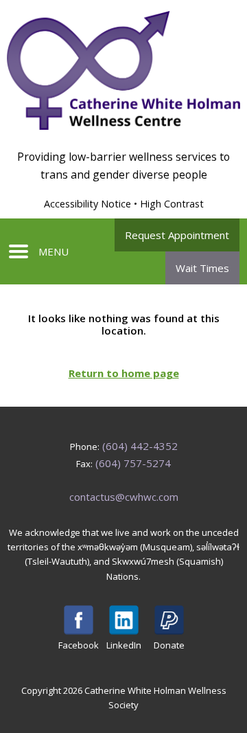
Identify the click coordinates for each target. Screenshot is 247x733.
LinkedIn (123, 645)
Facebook (78, 645)
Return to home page (124, 373)
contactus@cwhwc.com (123, 497)
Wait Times (202, 268)
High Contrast (172, 203)
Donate (169, 645)
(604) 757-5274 (133, 463)
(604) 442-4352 (140, 446)
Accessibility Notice (87, 203)
